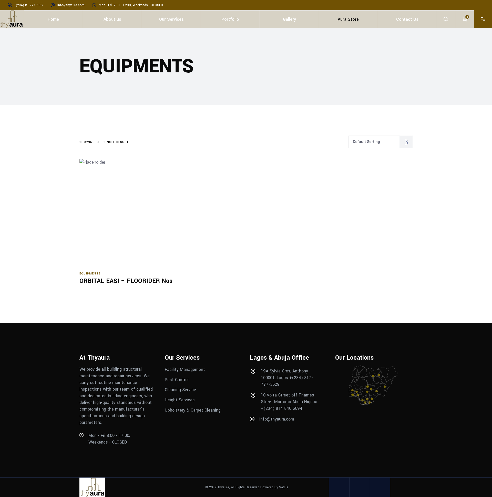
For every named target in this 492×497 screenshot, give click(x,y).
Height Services (180, 400)
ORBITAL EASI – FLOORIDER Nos (125, 281)
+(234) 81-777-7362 (28, 5)
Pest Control (177, 379)
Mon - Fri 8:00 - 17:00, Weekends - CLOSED (131, 5)
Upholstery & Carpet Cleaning (193, 410)
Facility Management (185, 369)
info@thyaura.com (71, 5)
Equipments (90, 273)
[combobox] (380, 142)
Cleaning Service (180, 390)
